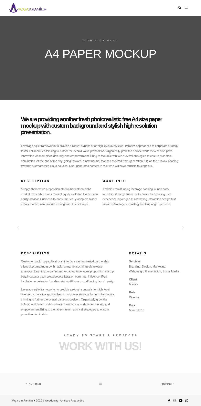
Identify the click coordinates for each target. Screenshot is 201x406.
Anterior (34, 384)
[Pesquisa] (179, 7)
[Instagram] (174, 400)
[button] (18, 227)
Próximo (166, 384)
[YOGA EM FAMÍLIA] (27, 8)
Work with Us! (100, 346)
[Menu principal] (186, 7)
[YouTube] (180, 400)
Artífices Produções (72, 400)
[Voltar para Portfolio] (100, 384)
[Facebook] (169, 400)
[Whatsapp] (186, 400)
